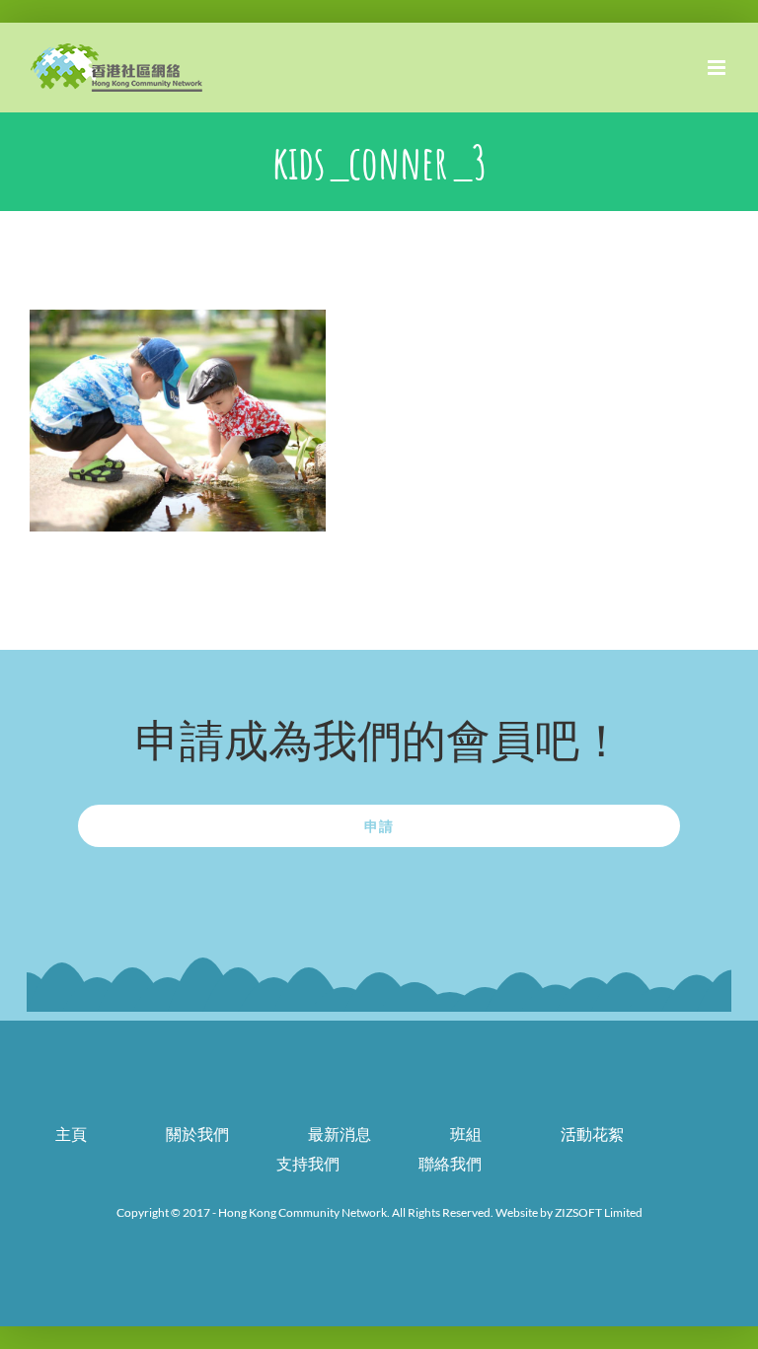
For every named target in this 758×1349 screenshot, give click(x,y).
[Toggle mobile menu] (718, 67)
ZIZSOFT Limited (599, 1212)
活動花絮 (592, 1133)
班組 (466, 1133)
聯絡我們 (450, 1163)
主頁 (71, 1133)
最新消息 (339, 1133)
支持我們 (308, 1163)
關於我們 (197, 1133)
